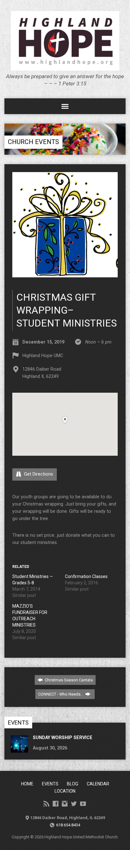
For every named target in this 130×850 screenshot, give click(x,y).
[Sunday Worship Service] (19, 749)
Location (65, 791)
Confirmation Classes (86, 576)
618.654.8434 (68, 825)
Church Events (33, 142)
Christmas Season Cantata (68, 680)
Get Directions (38, 474)
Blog (72, 783)
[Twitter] (74, 804)
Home (27, 783)
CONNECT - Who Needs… (61, 694)
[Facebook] (55, 804)
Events (50, 783)
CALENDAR (98, 783)
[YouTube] (83, 804)
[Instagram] (65, 804)
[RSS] (46, 804)
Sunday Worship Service (62, 737)
